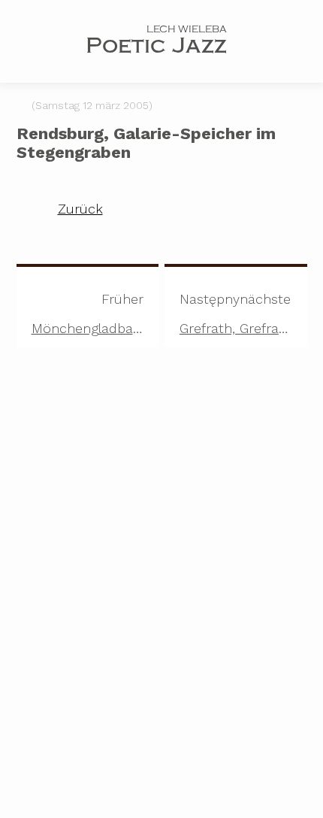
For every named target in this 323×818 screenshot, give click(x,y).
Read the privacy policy (72, 655)
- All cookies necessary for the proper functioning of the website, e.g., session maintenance (142, 699)
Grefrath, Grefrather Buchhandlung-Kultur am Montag (243, 313)
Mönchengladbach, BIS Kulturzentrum (95, 313)
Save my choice (239, 786)
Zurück (80, 209)
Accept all (83, 786)
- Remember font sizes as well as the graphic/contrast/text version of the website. (143, 724)
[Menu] (41, 43)
